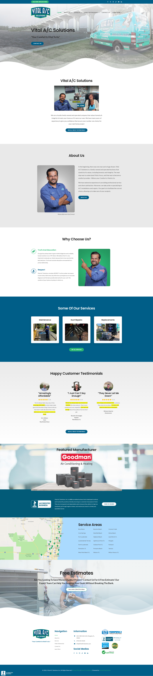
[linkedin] (121, 1)
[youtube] (118, 1)
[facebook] (107, 1)
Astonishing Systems (105, 670)
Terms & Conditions (86, 670)
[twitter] (110, 1)
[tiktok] (116, 1)
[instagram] (113, 1)
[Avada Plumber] (40, 7)
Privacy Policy (76, 670)
